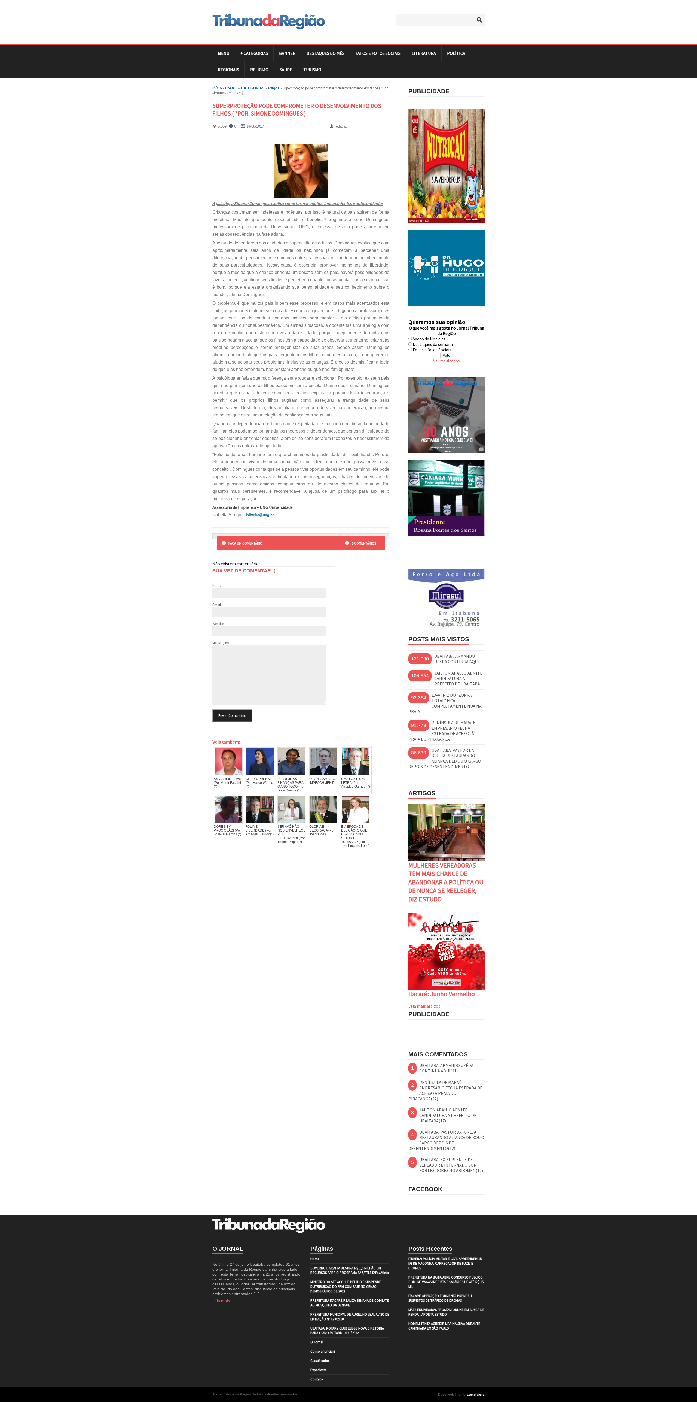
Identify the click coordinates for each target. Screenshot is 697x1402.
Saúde (286, 69)
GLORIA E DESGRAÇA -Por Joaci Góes (322, 830)
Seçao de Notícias (429, 339)
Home (314, 1258)
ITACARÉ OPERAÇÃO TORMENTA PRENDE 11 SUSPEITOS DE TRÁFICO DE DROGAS (441, 1298)
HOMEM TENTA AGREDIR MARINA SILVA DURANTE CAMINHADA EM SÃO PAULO (444, 1326)
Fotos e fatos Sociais (432, 349)
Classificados (319, 1360)
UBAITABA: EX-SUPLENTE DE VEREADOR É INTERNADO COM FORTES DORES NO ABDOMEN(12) (451, 1165)
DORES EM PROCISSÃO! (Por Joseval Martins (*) (227, 830)
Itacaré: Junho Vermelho (441, 994)
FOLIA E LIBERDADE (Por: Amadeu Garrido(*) (260, 830)
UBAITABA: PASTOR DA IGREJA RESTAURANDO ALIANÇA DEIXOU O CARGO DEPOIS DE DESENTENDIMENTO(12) (446, 1140)
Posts (230, 88)
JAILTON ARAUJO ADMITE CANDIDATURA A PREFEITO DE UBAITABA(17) (447, 1115)
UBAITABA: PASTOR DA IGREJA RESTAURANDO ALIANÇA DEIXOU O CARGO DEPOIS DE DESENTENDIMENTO (444, 758)
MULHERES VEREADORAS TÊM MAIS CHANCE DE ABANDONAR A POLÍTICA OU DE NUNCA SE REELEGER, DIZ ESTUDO (445, 882)
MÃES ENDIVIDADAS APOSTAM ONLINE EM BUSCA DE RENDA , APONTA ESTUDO (446, 1312)
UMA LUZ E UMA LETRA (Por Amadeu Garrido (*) (355, 782)
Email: (217, 604)
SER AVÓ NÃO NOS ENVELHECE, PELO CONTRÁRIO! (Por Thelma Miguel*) (291, 834)
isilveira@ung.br (260, 515)
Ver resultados (446, 361)
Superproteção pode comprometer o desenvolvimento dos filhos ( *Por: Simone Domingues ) (296, 109)
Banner (287, 53)
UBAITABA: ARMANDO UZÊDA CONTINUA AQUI (456, 658)
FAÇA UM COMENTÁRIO (245, 543)
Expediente (318, 1370)
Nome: (217, 585)
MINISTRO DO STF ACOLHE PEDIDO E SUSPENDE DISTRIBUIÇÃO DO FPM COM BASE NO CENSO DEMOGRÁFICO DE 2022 (345, 1287)
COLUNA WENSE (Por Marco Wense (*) (259, 782)
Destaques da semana (433, 344)
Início (217, 88)
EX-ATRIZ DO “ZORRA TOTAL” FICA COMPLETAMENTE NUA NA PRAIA (445, 703)
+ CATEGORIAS (254, 53)
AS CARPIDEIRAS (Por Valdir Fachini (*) (227, 782)
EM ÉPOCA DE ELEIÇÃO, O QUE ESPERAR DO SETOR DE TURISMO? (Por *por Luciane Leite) (355, 836)
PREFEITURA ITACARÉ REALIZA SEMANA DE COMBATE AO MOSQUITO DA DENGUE (349, 1302)
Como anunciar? (322, 1351)
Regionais (228, 69)
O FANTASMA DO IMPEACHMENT (322, 781)
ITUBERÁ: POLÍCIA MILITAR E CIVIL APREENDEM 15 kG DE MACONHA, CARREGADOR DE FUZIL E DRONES (445, 1263)
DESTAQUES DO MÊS (325, 53)
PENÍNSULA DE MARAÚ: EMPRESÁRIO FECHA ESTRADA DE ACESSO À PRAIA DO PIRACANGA (441, 731)
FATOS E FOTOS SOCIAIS (378, 53)
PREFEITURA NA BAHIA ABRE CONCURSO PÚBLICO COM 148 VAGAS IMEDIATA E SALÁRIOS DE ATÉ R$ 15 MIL (446, 1282)
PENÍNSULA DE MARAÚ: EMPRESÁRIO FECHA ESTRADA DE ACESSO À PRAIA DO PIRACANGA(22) (445, 1090)
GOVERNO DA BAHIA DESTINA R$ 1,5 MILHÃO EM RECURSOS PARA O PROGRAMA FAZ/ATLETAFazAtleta (349, 1270)
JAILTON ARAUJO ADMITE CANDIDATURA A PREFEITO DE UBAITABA (458, 678)
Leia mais (221, 1300)
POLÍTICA (456, 53)
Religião (259, 69)
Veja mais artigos (424, 1006)
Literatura (424, 53)
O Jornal (316, 1342)
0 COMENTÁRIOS (364, 543)
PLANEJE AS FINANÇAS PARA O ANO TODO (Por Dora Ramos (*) (291, 784)
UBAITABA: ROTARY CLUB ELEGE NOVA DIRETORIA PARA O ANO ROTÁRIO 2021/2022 (347, 1330)
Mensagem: (220, 642)
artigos (273, 88)
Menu (223, 53)
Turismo (312, 69)
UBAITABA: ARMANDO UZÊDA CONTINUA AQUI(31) (446, 1068)
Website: (218, 623)
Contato (316, 1379)
